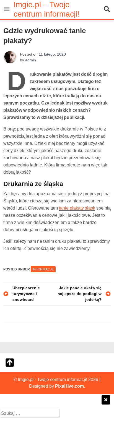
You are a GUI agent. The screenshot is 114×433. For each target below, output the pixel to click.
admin (30, 60)
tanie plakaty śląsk (77, 208)
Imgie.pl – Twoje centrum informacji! (46, 9)
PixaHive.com (69, 386)
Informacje (43, 269)
